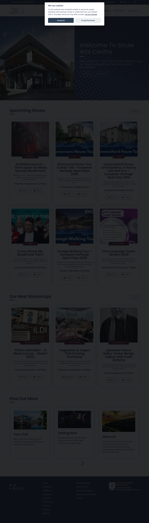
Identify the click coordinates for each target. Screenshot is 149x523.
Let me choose (91, 14)
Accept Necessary (88, 20)
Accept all (60, 20)
